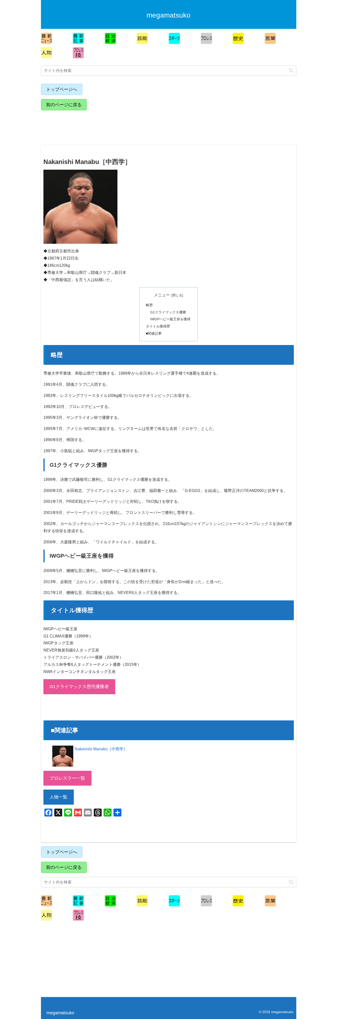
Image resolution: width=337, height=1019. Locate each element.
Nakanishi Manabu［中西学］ (101, 749)
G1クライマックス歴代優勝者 (79, 686)
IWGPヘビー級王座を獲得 (170, 319)
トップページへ (61, 89)
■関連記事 (154, 333)
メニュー (162, 295)
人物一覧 (58, 797)
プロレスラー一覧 (67, 778)
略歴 (149, 305)
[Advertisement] (84, 125)
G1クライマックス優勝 (168, 312)
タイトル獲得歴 (158, 326)
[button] (291, 70)
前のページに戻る (64, 104)
